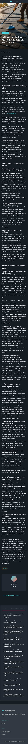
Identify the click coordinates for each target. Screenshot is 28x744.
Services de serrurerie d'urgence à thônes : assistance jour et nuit (13, 638)
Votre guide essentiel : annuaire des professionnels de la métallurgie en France (13, 673)
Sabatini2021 (10, 711)
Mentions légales (6, 731)
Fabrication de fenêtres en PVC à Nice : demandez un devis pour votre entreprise (14, 615)
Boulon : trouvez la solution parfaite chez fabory (13, 689)
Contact (4, 734)
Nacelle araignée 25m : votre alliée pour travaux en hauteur (13, 679)
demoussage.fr (11, 113)
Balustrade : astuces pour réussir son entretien (14, 667)
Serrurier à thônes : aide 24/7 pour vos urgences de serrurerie (14, 662)
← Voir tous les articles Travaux (10, 595)
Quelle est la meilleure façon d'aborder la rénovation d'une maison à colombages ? (14, 644)
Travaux (5, 33)
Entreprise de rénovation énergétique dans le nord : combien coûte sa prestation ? (14, 656)
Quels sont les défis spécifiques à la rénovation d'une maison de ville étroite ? (13, 632)
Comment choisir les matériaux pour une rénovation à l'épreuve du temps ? (14, 650)
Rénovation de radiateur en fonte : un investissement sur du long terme (14, 626)
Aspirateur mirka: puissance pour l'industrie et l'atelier (13, 684)
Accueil (3, 52)
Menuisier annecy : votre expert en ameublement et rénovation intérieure (14, 695)
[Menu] (17, 1)
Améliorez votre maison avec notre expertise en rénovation (13, 621)
